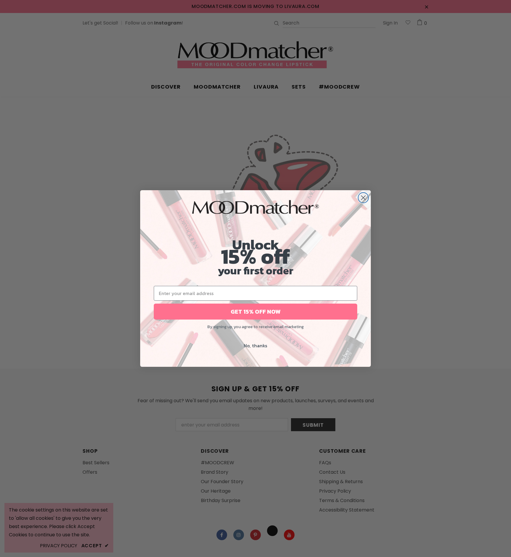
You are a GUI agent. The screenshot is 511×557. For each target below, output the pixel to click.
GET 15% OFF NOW (256, 311)
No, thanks (255, 345)
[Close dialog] (363, 198)
